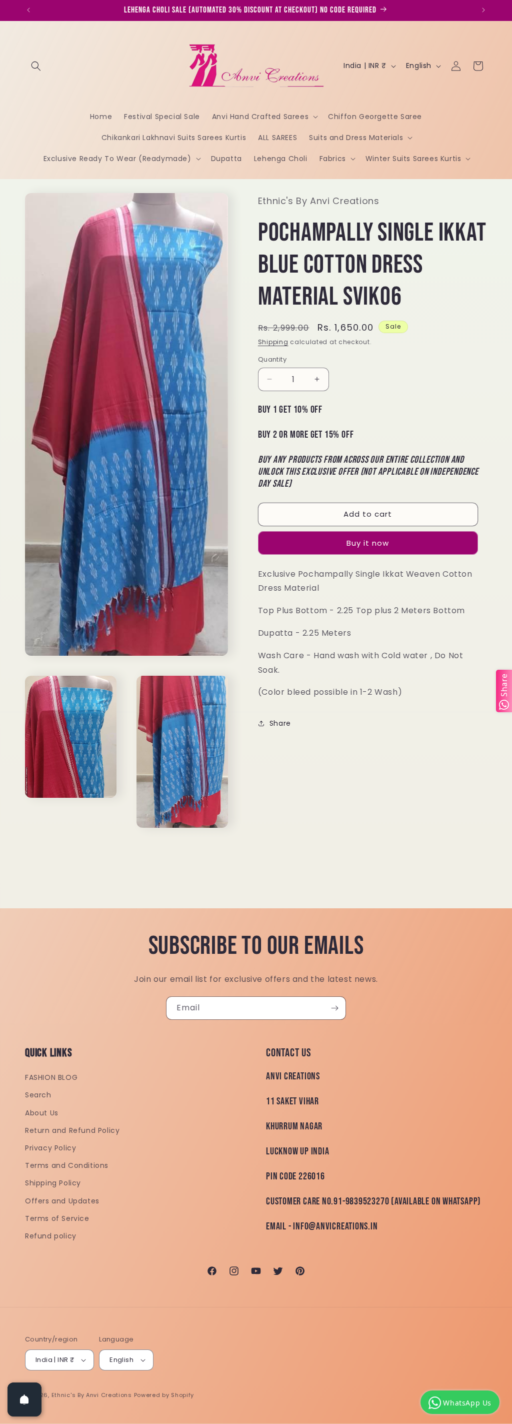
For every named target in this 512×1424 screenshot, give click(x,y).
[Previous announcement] (29, 10)
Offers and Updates (62, 1201)
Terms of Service (57, 1218)
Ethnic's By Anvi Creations (92, 1395)
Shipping (273, 342)
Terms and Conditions (66, 1165)
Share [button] (280, 723)
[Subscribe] (335, 1008)
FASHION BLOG (51, 1077)
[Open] (25, 1399)
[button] (36, 66)
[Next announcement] (483, 10)
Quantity (272, 359)
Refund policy (50, 1236)
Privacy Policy (50, 1148)
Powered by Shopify (164, 1395)
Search (38, 1095)
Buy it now (367, 543)
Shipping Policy (53, 1183)
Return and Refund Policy (72, 1130)
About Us (41, 1113)
